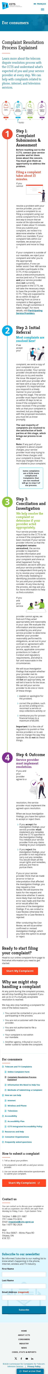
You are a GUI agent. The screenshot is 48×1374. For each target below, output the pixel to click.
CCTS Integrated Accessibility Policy (25, 1126)
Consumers (24, 1339)
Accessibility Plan (16, 1121)
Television (12, 1111)
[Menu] (42, 9)
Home (24, 1331)
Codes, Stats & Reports (24, 1352)
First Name (8, 1268)
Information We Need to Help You (24, 1085)
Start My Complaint (20, 971)
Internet (12, 1100)
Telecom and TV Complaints (18, 1066)
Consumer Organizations (17, 1137)
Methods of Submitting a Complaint (25, 1090)
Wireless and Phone (17, 1105)
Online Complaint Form (18, 1072)
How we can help (13, 1095)
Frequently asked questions (18, 1142)
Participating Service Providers (29, 312)
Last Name (8, 1280)
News (24, 1348)
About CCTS (24, 1335)
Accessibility (11, 1116)
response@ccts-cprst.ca (21, 1221)
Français (41, 4)
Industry (24, 1343)
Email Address (15, 1292)
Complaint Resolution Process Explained (21, 1078)
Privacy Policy (34, 1366)
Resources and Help (14, 1131)
